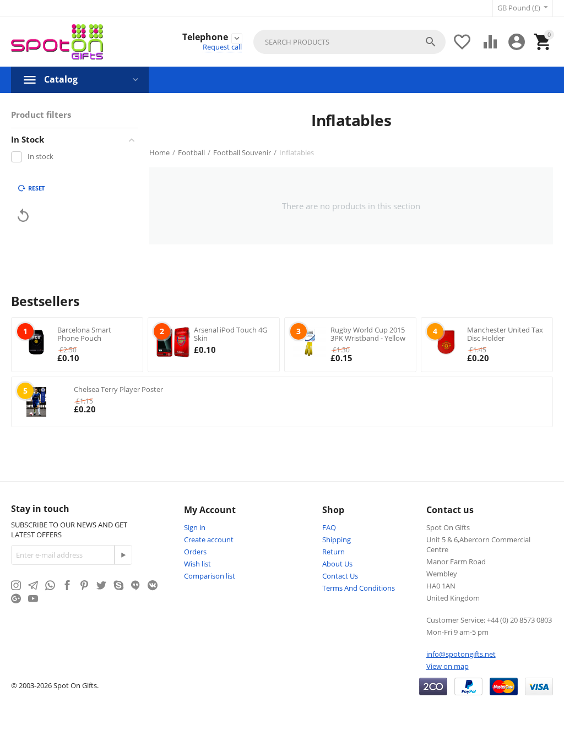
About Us (337, 564)
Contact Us (340, 576)
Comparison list (209, 576)
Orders (195, 552)
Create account (209, 539)
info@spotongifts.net (461, 654)
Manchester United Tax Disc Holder (505, 334)
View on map (447, 666)
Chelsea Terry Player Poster (118, 389)
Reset (36, 188)
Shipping (336, 539)
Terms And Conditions (358, 588)
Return (333, 552)
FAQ (329, 527)
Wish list (197, 564)
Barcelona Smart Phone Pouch (84, 334)
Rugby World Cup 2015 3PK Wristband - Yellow (367, 334)
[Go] (123, 555)
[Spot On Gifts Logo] (57, 41)
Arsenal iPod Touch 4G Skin (230, 334)
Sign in (194, 527)
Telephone (205, 37)
